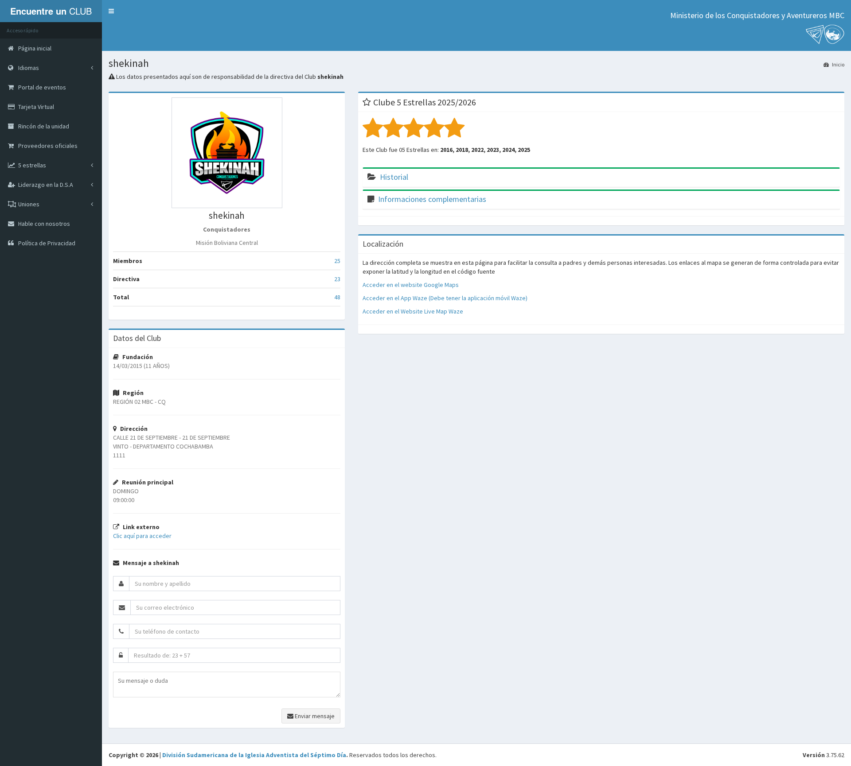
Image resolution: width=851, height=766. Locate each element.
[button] (111, 11)
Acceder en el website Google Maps (411, 285)
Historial (394, 177)
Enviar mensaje (314, 716)
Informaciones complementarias (432, 199)
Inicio (837, 64)
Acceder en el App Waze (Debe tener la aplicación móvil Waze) (445, 298)
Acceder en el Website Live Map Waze (413, 311)
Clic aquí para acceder (142, 536)
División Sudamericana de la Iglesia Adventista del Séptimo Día (254, 755)
